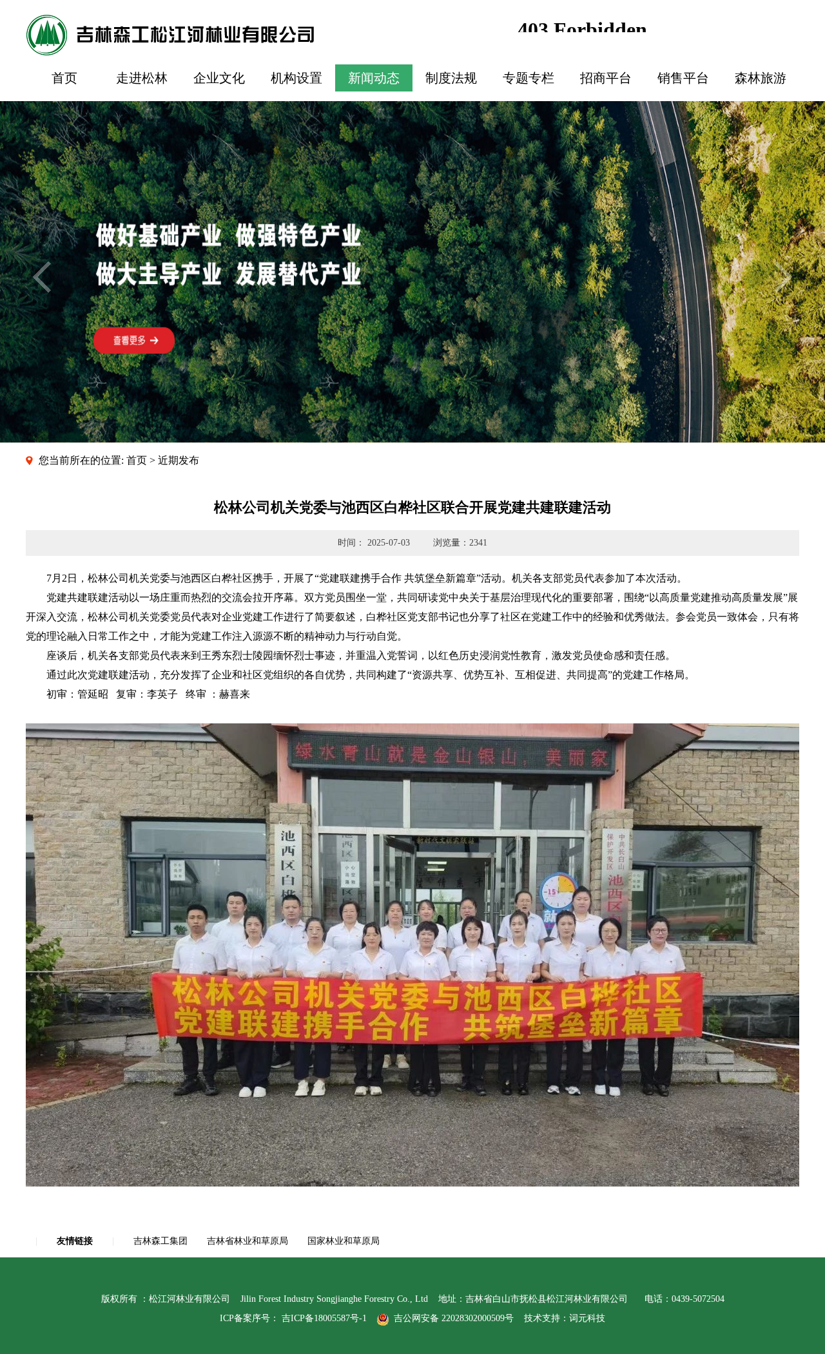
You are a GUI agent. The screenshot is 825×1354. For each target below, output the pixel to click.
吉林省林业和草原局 (247, 1241)
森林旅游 (760, 78)
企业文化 (219, 78)
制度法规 (451, 78)
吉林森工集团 (160, 1241)
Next (783, 277)
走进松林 (142, 78)
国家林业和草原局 (343, 1241)
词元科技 (587, 1318)
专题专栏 (528, 78)
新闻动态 (374, 78)
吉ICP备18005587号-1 (324, 1318)
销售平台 (683, 78)
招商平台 (606, 78)
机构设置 (296, 78)
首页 (64, 78)
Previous (41, 277)
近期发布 (178, 460)
